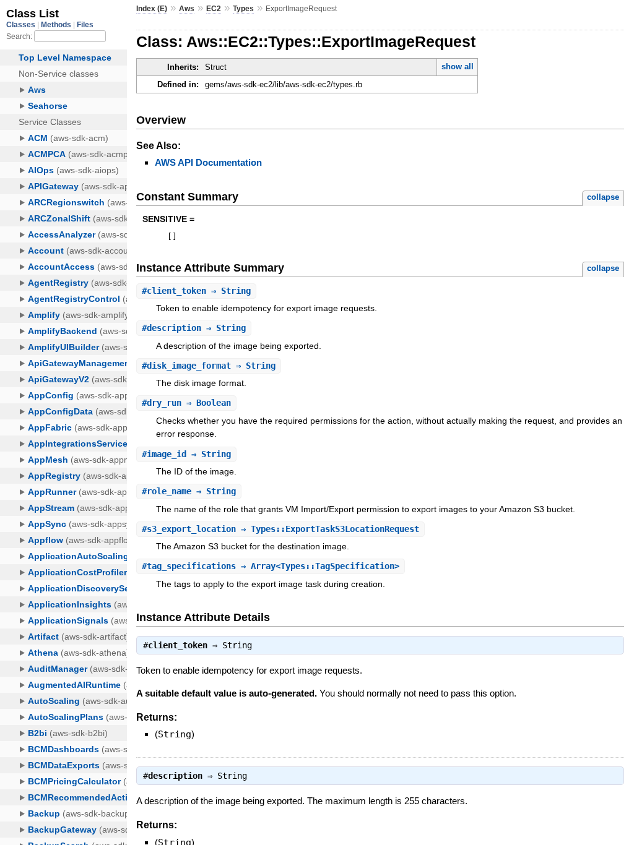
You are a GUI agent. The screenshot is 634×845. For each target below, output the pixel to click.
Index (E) (151, 8)
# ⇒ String (196, 291)
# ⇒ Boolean (186, 403)
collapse (603, 197)
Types (243, 8)
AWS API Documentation (208, 162)
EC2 (213, 8)
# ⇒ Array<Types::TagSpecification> (270, 566)
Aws (186, 8)
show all (457, 66)
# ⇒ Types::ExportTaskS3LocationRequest (280, 529)
